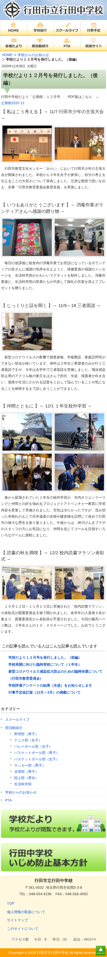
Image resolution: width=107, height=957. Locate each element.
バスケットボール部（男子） (36, 753)
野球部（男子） (26, 734)
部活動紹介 (14, 728)
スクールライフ (17, 719)
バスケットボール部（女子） (36, 759)
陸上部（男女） (26, 778)
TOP (10, 903)
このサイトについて (22, 929)
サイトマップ (17, 920)
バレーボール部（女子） (33, 746)
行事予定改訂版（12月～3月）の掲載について (44, 692)
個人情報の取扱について (26, 912)
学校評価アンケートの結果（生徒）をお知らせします (50, 685)
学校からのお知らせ (21, 792)
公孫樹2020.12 (12, 103)
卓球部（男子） (26, 772)
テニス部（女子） (28, 740)
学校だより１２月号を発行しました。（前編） (45, 657)
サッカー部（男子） (30, 765)
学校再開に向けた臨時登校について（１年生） (45, 664)
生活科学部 (23, 784)
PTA (8, 800)
